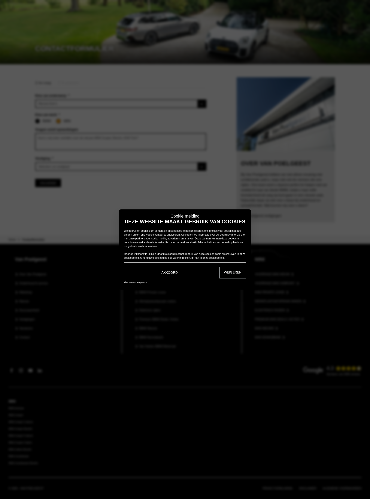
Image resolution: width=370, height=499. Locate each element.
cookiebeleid (131, 257)
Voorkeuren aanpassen (136, 282)
